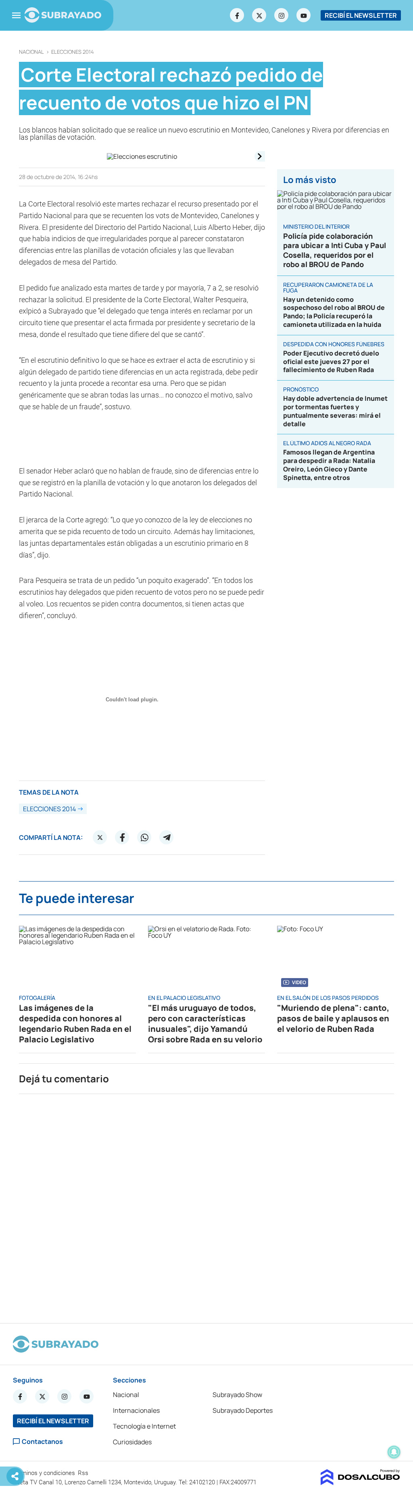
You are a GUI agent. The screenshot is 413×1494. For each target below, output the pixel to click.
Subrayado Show (237, 1394)
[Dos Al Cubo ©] (360, 1482)
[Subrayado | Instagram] (281, 15)
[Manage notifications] (394, 1452)
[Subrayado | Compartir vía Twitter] (100, 837)
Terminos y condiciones (45, 1473)
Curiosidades (132, 1441)
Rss (84, 1473)
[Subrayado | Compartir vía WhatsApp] (144, 837)
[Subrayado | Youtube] (303, 15)
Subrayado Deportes (243, 1410)
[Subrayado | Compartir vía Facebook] (122, 837)
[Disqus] (206, 1205)
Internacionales (136, 1410)
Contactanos (42, 1441)
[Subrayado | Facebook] (237, 15)
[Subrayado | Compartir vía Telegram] (166, 837)
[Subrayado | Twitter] (259, 15)
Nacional (31, 52)
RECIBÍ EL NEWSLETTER (361, 15)
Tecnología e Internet (144, 1426)
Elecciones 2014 (72, 52)
